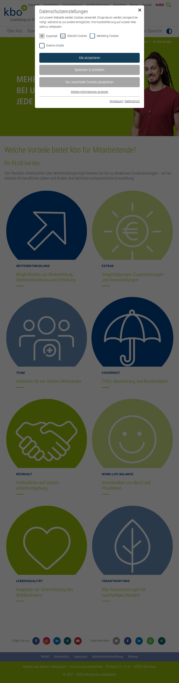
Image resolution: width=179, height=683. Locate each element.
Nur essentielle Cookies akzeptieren (89, 82)
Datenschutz (132, 101)
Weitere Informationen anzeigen (89, 92)
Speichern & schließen (89, 70)
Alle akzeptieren (89, 58)
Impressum (116, 101)
